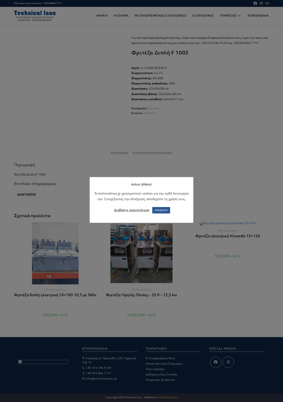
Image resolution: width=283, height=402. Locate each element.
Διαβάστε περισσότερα (131, 210)
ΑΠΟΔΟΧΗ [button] (161, 210)
